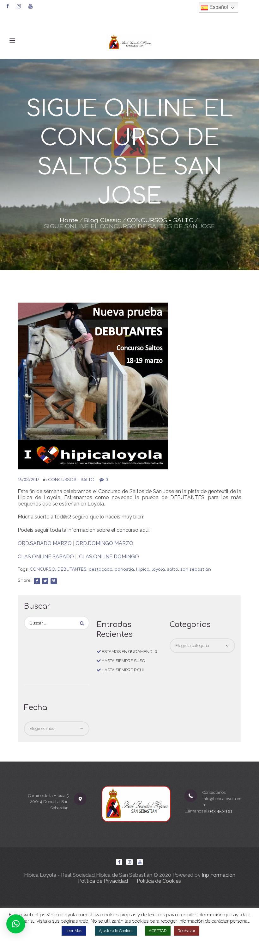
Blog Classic (102, 220)
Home (69, 220)
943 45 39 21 (220, 811)
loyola (158, 569)
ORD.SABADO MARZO (45, 543)
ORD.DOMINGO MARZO (104, 543)
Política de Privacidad (103, 881)
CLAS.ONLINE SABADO (46, 557)
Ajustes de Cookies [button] (116, 930)
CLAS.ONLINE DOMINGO (109, 557)
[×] (15, 923)
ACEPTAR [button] (158, 930)
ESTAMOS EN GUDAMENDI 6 (129, 651)
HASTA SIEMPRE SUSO (123, 660)
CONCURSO (42, 569)
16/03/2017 (28, 480)
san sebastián (195, 569)
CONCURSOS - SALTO (160, 220)
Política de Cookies (159, 881)
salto (172, 569)
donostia (124, 569)
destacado (100, 569)
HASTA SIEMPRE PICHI (123, 670)
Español (218, 7)
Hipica (142, 569)
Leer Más (73, 930)
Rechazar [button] (187, 930)
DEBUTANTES (72, 569)
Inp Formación (218, 875)
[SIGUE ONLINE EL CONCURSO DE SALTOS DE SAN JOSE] (93, 386)
